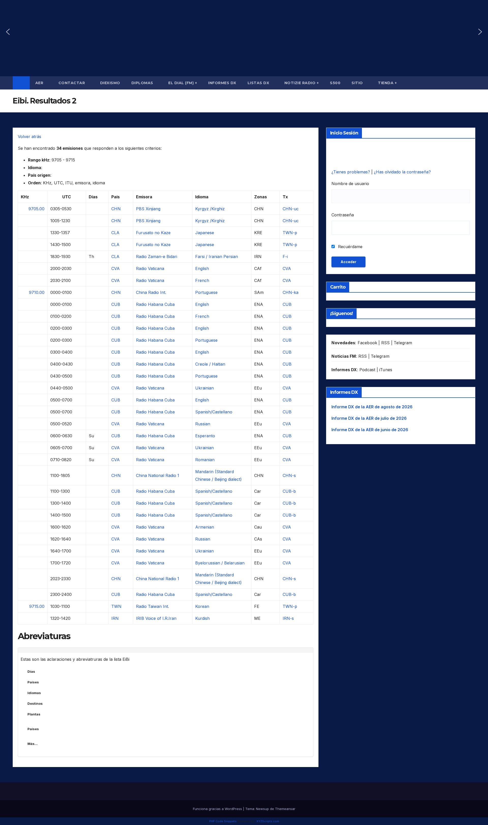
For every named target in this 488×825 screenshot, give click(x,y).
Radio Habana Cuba (155, 304)
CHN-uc (291, 208)
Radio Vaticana (150, 268)
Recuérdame (349, 246)
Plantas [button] (33, 714)
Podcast (367, 369)
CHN (116, 208)
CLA (115, 232)
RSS (385, 342)
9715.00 (36, 606)
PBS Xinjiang (148, 208)
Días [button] (31, 671)
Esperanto (205, 435)
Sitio (358, 83)
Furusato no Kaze (153, 232)
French (202, 280)
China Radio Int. (151, 292)
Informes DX (222, 83)
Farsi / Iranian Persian (216, 256)
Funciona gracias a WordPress (218, 809)
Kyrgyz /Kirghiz (210, 208)
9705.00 (36, 208)
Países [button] (33, 682)
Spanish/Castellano (213, 411)
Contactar (72, 83)
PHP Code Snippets (223, 821)
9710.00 (36, 292)
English (202, 268)
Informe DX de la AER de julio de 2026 (369, 418)
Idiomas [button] (34, 693)
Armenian (204, 527)
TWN (116, 606)
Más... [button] (32, 744)
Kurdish (202, 618)
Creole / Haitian (210, 364)
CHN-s (289, 475)
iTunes (385, 369)
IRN (115, 618)
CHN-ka (290, 292)
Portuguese (206, 292)
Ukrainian (204, 388)
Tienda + (387, 83)
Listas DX (259, 83)
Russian (202, 423)
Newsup (262, 809)
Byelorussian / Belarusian (220, 562)
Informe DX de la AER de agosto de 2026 (372, 406)
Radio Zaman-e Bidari (156, 256)
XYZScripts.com (267, 821)
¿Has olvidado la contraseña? (402, 171)
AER (39, 83)
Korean (202, 606)
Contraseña (342, 214)
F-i (285, 256)
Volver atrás (29, 136)
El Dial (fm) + (182, 83)
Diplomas (143, 83)
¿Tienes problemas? (351, 171)
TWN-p (290, 232)
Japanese (204, 232)
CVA (115, 268)
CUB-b (289, 491)
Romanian (205, 459)
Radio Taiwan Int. (152, 606)
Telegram (403, 342)
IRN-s (288, 618)
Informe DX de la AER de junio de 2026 (369, 429)
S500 (335, 83)
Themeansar (285, 809)
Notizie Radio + (301, 83)
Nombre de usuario (350, 183)
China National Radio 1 (157, 475)
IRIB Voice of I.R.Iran (156, 618)
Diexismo (110, 83)
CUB (115, 304)
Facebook (367, 342)
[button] (8, 32)
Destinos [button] (35, 703)
